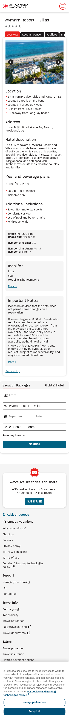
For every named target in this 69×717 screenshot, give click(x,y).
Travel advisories (13, 621)
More (11, 286)
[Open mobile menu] (62, 6)
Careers (8, 540)
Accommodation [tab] (32, 35)
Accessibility (10, 615)
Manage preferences (34, 702)
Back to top (12, 371)
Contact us (9, 594)
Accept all (34, 711)
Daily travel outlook (15, 627)
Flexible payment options (18, 660)
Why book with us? (15, 528)
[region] (34, 689)
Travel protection (13, 648)
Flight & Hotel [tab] (54, 385)
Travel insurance (13, 654)
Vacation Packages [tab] (16, 385)
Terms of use (11, 558)
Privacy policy (11, 546)
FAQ (5, 588)
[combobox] (34, 395)
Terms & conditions (15, 552)
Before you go (12, 609)
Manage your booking (16, 582)
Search (34, 444)
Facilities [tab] (52, 35)
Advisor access (17, 514)
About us (8, 534)
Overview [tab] (12, 35)
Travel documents (14, 633)
